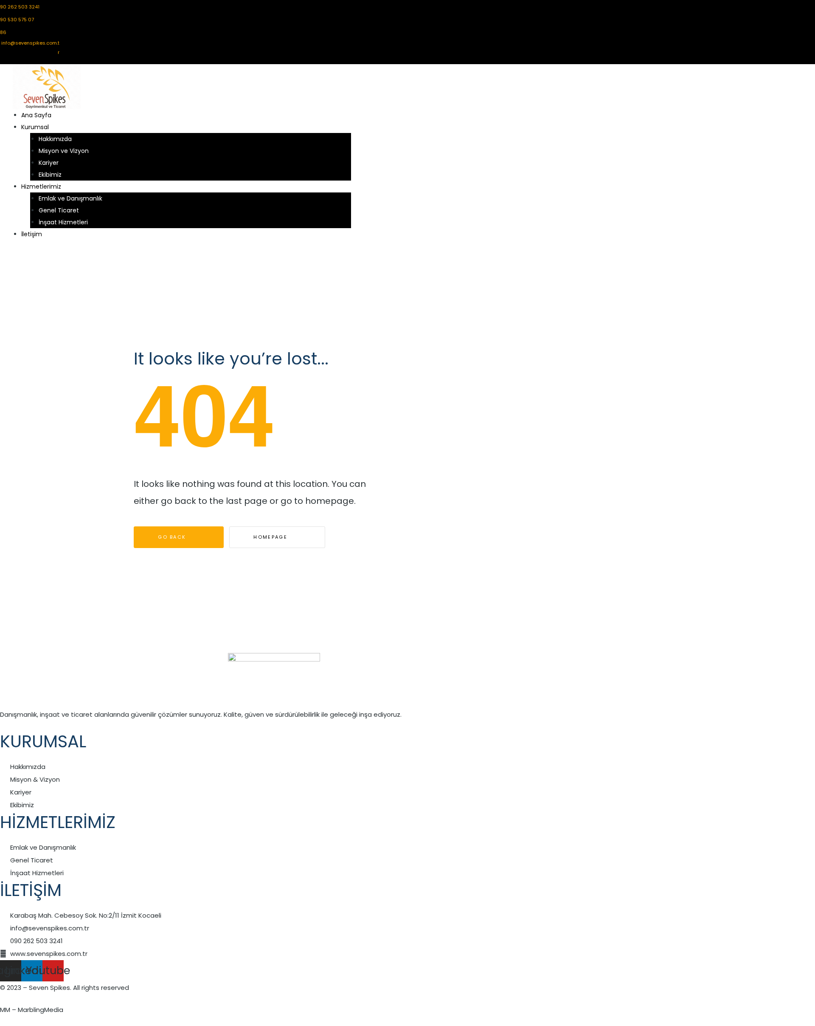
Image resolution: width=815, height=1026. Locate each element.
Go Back (173, 537)
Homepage (271, 537)
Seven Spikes (49, 987)
